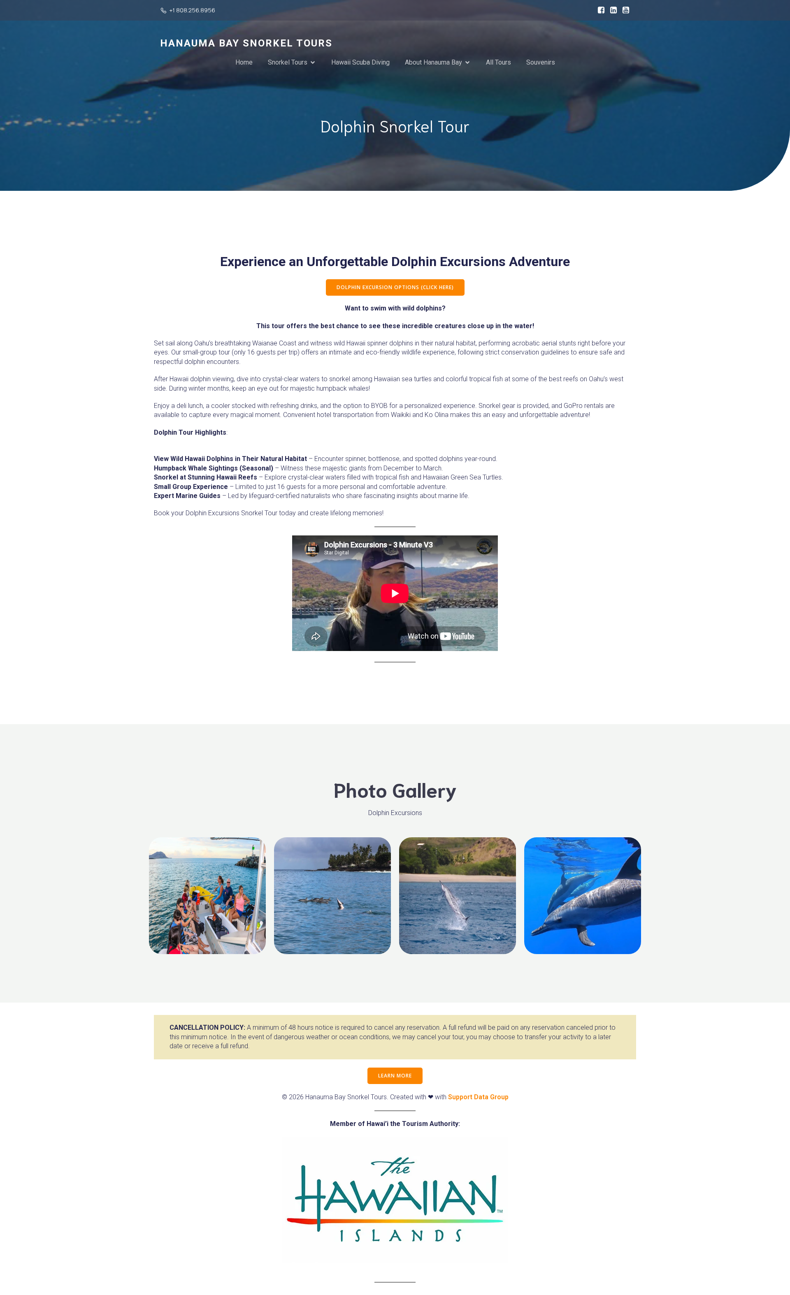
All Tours (498, 62)
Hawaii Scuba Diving (360, 62)
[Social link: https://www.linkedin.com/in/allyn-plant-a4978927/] (611, 10)
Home (244, 62)
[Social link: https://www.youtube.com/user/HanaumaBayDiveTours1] (624, 10)
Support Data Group (478, 1097)
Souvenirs (540, 62)
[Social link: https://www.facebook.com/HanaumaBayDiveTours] (599, 10)
